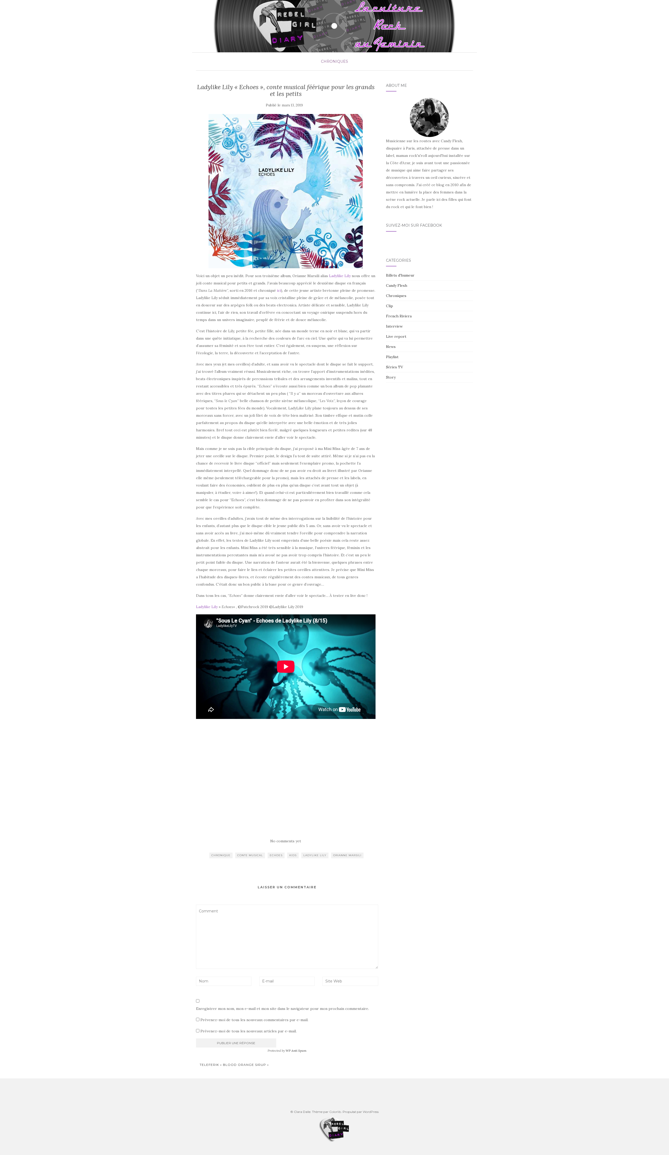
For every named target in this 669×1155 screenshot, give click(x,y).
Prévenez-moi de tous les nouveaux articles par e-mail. (248, 1031)
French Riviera (399, 316)
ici (279, 290)
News (391, 346)
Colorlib (335, 1112)
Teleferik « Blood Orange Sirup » (234, 1065)
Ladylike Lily (340, 275)
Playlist (392, 356)
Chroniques (334, 61)
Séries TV (394, 367)
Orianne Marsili (347, 855)
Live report (396, 336)
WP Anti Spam (296, 1051)
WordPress (371, 1112)
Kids (293, 855)
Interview (394, 326)
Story (391, 377)
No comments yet (285, 841)
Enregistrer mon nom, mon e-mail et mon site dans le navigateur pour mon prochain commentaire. (282, 1008)
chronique (220, 855)
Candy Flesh (396, 285)
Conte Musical (250, 855)
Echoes (276, 855)
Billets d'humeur (400, 275)
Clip (389, 306)
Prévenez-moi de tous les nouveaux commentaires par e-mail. (254, 1019)
